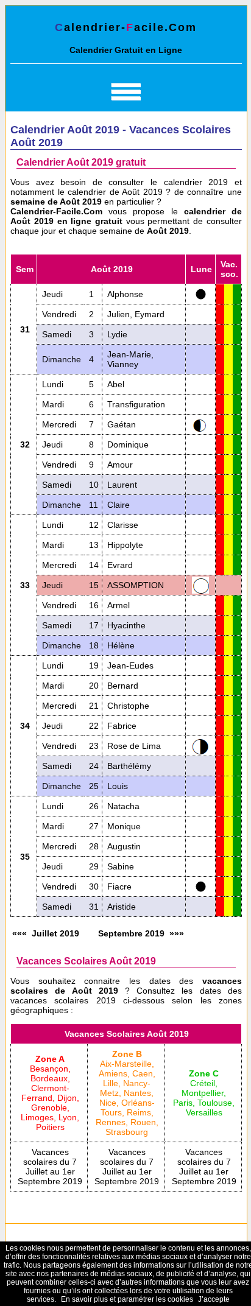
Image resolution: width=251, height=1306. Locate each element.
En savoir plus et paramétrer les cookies (127, 1299)
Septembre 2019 (131, 933)
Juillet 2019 (55, 933)
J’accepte (214, 1299)
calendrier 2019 (196, 182)
